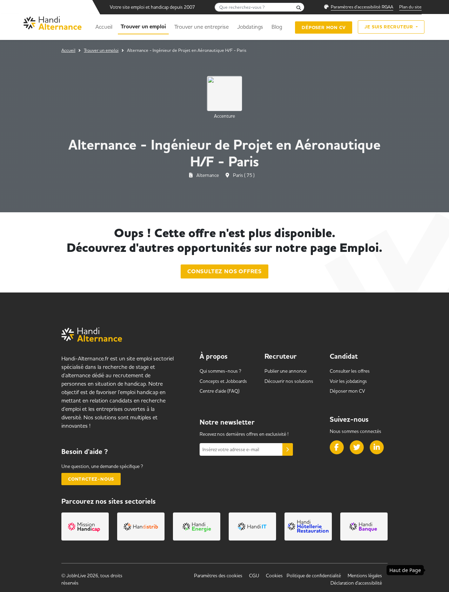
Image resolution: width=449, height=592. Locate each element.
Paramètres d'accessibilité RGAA (362, 6)
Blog (277, 26)
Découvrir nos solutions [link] (288, 381)
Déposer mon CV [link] (347, 391)
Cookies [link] (274, 575)
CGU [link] (254, 575)
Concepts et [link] (223, 381)
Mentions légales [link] (365, 575)
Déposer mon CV (324, 27)
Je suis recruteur (389, 27)
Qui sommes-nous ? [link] (220, 371)
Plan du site (410, 6)
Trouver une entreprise (201, 26)
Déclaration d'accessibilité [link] (356, 583)
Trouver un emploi (143, 26)
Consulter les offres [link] (350, 371)
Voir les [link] (348, 381)
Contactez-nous (91, 479)
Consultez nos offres (224, 271)
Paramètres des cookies (218, 575)
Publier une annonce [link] (285, 371)
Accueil (103, 26)
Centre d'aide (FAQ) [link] (220, 391)
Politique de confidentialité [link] (314, 575)
